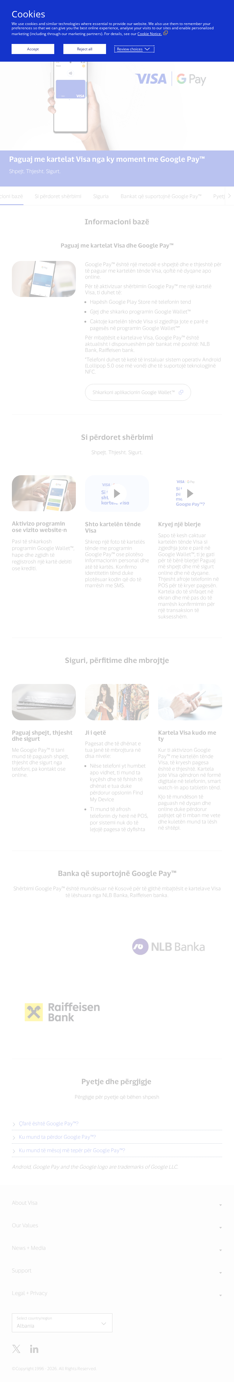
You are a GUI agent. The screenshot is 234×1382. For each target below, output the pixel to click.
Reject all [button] (84, 49)
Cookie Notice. (149, 33)
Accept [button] (33, 49)
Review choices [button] (130, 49)
